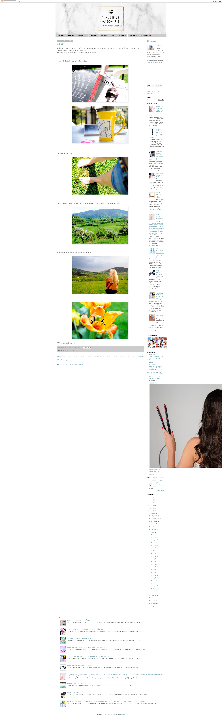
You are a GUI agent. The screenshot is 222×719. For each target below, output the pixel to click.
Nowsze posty (61, 356)
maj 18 (155, 561)
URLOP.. (61, 44)
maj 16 (155, 564)
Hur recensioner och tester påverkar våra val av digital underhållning (155, 366)
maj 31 (155, 534)
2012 (151, 510)
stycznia (153, 603)
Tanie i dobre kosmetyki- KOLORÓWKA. (79, 620)
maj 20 (155, 556)
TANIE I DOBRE (82, 35)
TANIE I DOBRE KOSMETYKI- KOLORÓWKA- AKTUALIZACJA (87, 647)
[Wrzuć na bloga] (85, 348)
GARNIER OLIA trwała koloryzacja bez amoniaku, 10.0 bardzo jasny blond (88, 656)
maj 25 (155, 545)
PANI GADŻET (133, 35)
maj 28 (155, 540)
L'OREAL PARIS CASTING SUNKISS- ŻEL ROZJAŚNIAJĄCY (86, 629)
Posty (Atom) (67, 360)
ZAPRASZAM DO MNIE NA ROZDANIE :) (160, 155)
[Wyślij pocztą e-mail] (83, 348)
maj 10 (155, 578)
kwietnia (153, 595)
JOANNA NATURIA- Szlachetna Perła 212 (79, 638)
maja (152, 532)
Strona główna (60, 35)
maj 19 (155, 558)
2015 (151, 502)
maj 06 (155, 586)
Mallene (160, 45)
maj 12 (155, 572)
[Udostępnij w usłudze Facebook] (88, 348)
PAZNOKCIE (122, 35)
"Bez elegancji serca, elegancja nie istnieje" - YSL (156, 374)
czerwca (153, 529)
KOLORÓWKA (94, 35)
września (153, 521)
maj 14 (155, 567)
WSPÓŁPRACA (71, 35)
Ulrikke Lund (153, 363)
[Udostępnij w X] (87, 348)
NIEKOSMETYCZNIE (145, 35)
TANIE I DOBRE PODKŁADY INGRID (79, 665)
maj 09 (155, 580)
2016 (151, 500)
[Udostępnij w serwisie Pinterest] (90, 348)
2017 (151, 497)
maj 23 (155, 550)
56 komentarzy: (76, 347)
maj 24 (155, 548)
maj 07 (155, 583)
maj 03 (155, 588)
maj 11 (155, 575)
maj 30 (155, 537)
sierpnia (153, 524)
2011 (151, 606)
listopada (153, 515)
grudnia (153, 513)
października (154, 518)
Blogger (122, 714)
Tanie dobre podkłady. (73, 692)
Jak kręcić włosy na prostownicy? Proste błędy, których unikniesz (156, 471)
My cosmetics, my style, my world (156, 478)
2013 (151, 508)
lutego (153, 600)
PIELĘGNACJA (105, 35)
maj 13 (155, 569)
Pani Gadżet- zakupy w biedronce (159, 175)
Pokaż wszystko (160, 490)
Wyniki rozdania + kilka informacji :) (77, 683)
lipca (152, 526)
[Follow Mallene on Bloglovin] (154, 86)
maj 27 (155, 542)
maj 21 (155, 553)
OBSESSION (153, 383)
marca (153, 598)
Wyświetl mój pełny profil (154, 62)
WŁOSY (114, 35)
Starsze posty (139, 356)
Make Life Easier (154, 355)
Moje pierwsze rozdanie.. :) (159, 272)
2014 (151, 505)
